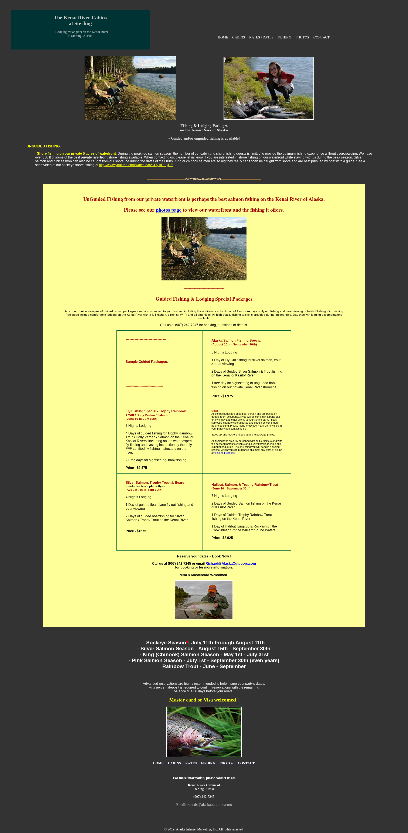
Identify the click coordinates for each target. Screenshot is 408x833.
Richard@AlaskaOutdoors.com (230, 563)
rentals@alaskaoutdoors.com (209, 804)
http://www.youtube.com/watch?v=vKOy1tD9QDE (136, 165)
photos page (168, 209)
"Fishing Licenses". (225, 452)
